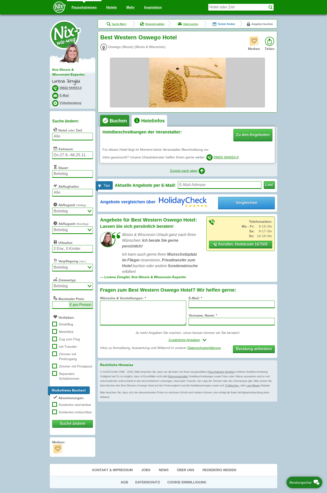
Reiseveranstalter (178, 376)
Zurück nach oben (183, 171)
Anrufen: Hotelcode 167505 (242, 244)
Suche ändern (72, 423)
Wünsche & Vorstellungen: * (123, 298)
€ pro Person (80, 305)
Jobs (145, 470)
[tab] (114, 120)
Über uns (185, 470)
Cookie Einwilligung (186, 482)
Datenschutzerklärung (204, 348)
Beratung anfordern (254, 349)
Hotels (111, 7)
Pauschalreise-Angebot (221, 371)
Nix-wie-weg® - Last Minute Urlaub (65, 34)
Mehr (130, 7)
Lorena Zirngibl (66, 81)
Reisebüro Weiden (219, 470)
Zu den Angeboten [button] (253, 135)
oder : (70, 130)
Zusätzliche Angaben (184, 340)
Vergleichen (246, 203)
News (164, 470)
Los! (269, 185)
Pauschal (84, 7)
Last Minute (253, 385)
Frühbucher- (232, 385)
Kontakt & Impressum (112, 470)
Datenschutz (147, 482)
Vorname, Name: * (203, 315)
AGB (124, 482)
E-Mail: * (195, 298)
